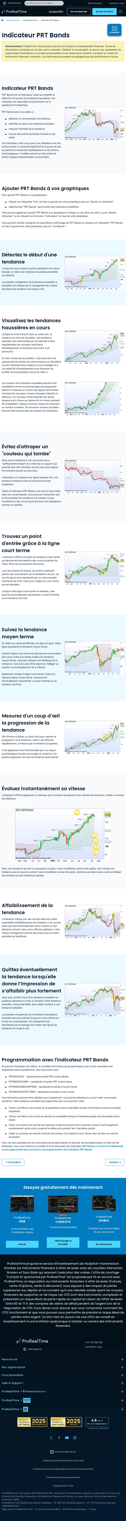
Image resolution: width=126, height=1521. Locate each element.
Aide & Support (95, 3)
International (14, 3)
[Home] (32, 1341)
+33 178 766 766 (93, 1342)
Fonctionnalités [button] (12, 1375)
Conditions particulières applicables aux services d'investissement (63, 1469)
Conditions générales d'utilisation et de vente (63, 1460)
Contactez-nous (116, 3)
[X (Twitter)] (51, 1438)
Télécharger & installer (63, 1242)
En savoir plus (104, 1244)
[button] (63, 1391)
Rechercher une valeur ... (42, 3)
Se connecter (79, 11)
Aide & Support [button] (12, 1383)
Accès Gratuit (104, 11)
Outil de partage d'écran (65, 1452)
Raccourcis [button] (9, 1359)
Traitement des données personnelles (63, 1477)
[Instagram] (75, 1438)
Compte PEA (56, 11)
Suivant (113, 1162)
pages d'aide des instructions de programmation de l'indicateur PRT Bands (51, 1149)
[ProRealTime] (15, 11)
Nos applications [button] (13, 1367)
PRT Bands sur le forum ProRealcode (102, 1146)
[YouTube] (67, 1438)
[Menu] (120, 11)
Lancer (22, 1244)
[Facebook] (59, 1438)
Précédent (14, 1162)
